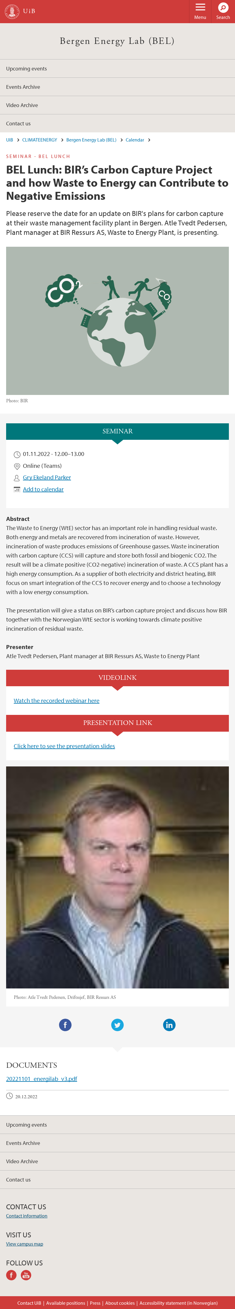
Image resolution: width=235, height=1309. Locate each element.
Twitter (117, 1025)
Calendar (135, 140)
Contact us (18, 123)
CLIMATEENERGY (39, 140)
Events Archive (23, 86)
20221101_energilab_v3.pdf (41, 1078)
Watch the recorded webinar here (56, 700)
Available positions (65, 1303)
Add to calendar (43, 489)
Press (95, 1303)
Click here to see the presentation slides (64, 746)
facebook (13, 1276)
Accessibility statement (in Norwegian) (179, 1303)
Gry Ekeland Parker (47, 477)
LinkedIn (169, 1025)
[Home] (12, 12)
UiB (9, 140)
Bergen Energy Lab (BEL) (117, 41)
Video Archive (22, 105)
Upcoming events (26, 68)
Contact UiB (29, 1303)
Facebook (65, 1025)
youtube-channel (28, 1276)
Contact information (26, 1216)
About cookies (120, 1303)
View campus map (24, 1244)
